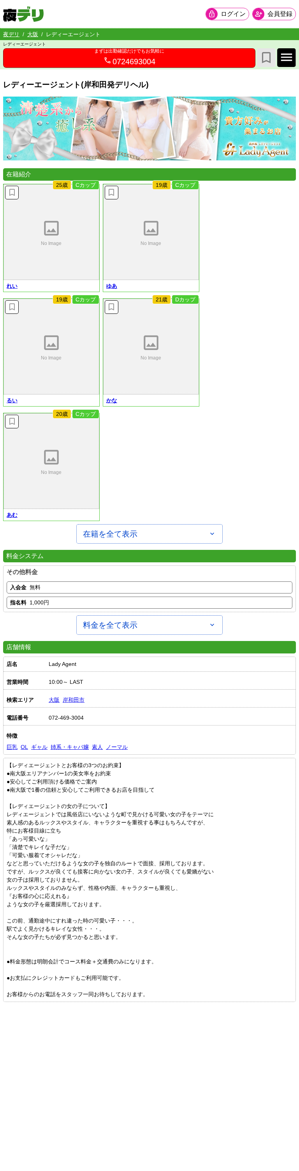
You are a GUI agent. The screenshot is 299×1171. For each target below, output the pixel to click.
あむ (12, 515)
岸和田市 (73, 700)
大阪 (32, 34)
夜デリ (11, 34)
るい (12, 400)
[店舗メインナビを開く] (286, 57)
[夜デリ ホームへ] (23, 14)
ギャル (39, 747)
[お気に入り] (266, 57)
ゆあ (111, 286)
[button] (51, 232)
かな (111, 400)
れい (12, 286)
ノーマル (117, 747)
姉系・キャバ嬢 (70, 747)
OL (24, 747)
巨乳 (12, 747)
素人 (97, 747)
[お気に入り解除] (12, 192)
